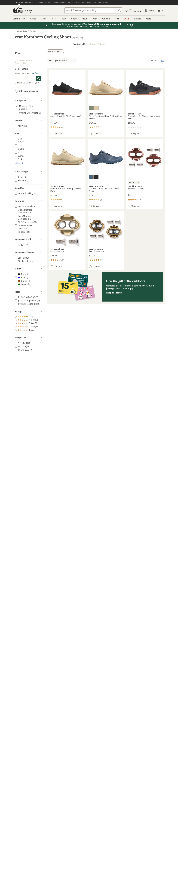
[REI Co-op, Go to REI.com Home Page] (18, 10)
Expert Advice (97, 44)
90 (162, 60)
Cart (163, 10)
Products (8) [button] (79, 44)
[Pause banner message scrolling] (131, 25)
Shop (28, 11)
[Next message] (127, 25)
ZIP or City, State (22, 73)
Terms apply (127, 288)
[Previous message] (46, 25)
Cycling (33, 31)
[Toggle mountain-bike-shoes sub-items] (16, 106)
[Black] (96, 177)
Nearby (38, 73)
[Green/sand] (91, 108)
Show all (19, 163)
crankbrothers (21, 31)
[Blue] (91, 177)
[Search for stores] (38, 78)
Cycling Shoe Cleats (28, 113)
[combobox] (93, 10)
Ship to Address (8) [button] (28, 91)
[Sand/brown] (96, 108)
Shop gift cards (114, 292)
